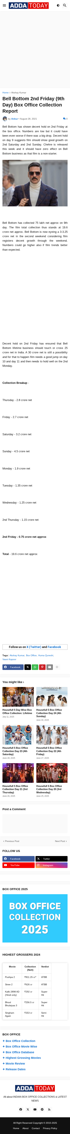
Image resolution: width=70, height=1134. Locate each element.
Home (5, 92)
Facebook (54, 647)
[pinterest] (42, 1109)
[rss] (49, 1109)
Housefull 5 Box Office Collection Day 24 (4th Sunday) (49, 713)
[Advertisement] (35, 49)
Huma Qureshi (45, 655)
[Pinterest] (42, 667)
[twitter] (28, 1109)
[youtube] (35, 1109)
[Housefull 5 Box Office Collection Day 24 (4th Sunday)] (52, 697)
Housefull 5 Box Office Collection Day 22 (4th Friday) (49, 751)
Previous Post (12, 841)
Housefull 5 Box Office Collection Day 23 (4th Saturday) (15, 751)
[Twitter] (27, 667)
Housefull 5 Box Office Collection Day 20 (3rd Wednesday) (49, 789)
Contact (36, 1128)
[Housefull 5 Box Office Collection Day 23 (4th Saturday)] (18, 735)
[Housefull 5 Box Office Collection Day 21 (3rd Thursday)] (18, 773)
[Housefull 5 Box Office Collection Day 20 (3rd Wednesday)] (52, 773)
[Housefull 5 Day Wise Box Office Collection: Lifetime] (18, 697)
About (25, 1128)
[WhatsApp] (35, 667)
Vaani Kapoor (9, 659)
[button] (4, 5)
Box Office (31, 655)
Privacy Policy (50, 1128)
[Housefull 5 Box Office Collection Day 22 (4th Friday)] (52, 735)
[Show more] (57, 667)
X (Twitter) (34, 647)
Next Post (60, 841)
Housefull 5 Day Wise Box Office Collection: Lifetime (17, 711)
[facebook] (20, 1109)
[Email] (49, 667)
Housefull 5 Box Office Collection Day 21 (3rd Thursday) (15, 789)
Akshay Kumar (18, 92)
